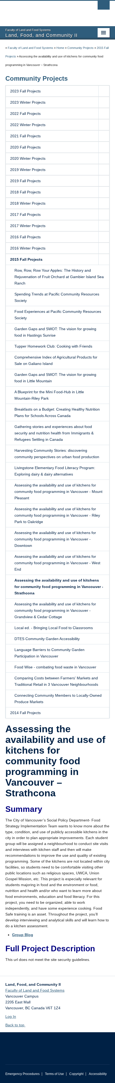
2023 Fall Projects (25, 91)
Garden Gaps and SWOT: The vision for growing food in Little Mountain (55, 377)
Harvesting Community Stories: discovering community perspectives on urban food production (56, 453)
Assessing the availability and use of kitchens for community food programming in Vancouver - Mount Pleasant (58, 491)
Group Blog (22, 935)
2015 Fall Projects (26, 259)
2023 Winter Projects (27, 102)
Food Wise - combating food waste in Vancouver (55, 667)
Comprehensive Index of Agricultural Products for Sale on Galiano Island (55, 360)
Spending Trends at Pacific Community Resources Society (56, 297)
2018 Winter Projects (27, 203)
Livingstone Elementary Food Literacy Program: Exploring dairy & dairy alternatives (54, 471)
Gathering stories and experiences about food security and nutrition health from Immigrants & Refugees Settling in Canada (54, 433)
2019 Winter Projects (27, 169)
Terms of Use (54, 1074)
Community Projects (80, 47)
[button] (103, 91)
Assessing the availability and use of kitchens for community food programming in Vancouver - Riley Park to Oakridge (57, 515)
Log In (10, 1016)
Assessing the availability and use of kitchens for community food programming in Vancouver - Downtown (55, 539)
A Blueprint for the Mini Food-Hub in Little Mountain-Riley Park (49, 395)
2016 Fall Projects (25, 237)
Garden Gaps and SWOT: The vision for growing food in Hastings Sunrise (55, 332)
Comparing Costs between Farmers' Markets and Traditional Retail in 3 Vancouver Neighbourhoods (56, 681)
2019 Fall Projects (25, 181)
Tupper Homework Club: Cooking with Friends (53, 346)
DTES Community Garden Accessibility (47, 639)
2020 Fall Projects (25, 147)
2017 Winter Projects (27, 226)
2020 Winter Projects (27, 158)
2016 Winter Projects (27, 248)
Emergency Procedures (22, 1074)
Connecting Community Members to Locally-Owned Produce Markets (58, 698)
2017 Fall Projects (25, 214)
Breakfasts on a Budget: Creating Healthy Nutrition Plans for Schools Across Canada (57, 412)
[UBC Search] (104, 7)
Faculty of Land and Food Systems (30, 47)
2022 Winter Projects (27, 125)
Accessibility (98, 1074)
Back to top (15, 1025)
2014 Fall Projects (25, 713)
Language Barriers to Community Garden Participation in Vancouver (49, 653)
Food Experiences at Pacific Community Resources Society (57, 314)
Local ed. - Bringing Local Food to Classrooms (53, 628)
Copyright (76, 1074)
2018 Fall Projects (25, 192)
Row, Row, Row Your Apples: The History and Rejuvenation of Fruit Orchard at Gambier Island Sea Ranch (59, 276)
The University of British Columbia (41, 11)
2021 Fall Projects (25, 136)
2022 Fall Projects (25, 113)
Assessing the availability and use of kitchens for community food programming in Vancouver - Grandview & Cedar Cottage (55, 610)
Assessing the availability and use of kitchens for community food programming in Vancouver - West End (57, 562)
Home (60, 47)
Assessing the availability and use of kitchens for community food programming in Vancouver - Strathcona (58, 586)
